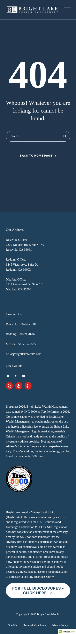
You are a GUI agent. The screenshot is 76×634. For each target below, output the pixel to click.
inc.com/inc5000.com (31, 456)
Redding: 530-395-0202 (20, 334)
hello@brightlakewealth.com (23, 354)
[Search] (64, 136)
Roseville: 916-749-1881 (21, 324)
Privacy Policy (60, 625)
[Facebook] (8, 376)
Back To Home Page (36, 155)
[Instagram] (16, 376)
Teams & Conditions (35, 625)
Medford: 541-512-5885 (21, 344)
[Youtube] (24, 376)
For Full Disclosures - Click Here (38, 590)
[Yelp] (9, 386)
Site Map (13, 625)
